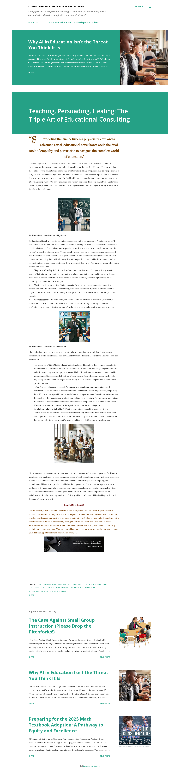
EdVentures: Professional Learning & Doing (56, 6)
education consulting (46, 584)
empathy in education (39, 588)
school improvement (39, 591)
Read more (105, 657)
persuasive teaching (60, 588)
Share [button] (31, 72)
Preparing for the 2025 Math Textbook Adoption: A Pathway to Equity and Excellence (66, 725)
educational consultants (71, 584)
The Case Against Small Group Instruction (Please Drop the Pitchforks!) (62, 626)
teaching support (58, 591)
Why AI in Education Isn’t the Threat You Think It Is (68, 45)
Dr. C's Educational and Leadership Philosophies (73, 22)
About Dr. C (34, 22)
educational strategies (95, 584)
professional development (84, 588)
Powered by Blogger (91, 766)
